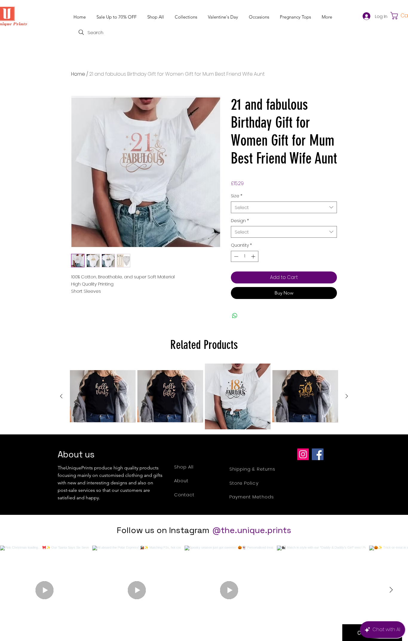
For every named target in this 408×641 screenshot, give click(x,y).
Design (240, 221)
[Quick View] (103, 396)
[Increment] (253, 256)
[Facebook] (317, 454)
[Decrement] (235, 256)
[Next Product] (346, 396)
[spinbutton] (244, 256)
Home (78, 74)
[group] (204, 396)
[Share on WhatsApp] (234, 315)
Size (236, 196)
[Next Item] (391, 589)
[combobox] (284, 207)
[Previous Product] (61, 396)
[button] (186, 17)
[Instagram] (303, 454)
